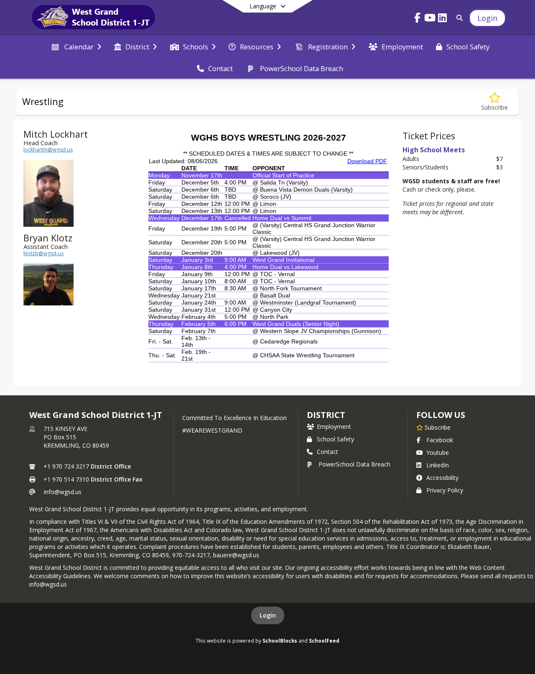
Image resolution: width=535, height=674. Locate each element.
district (326, 414)
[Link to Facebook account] (417, 19)
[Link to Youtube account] (430, 19)
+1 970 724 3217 (66, 466)
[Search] (458, 18)
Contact (327, 452)
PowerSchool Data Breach (354, 464)
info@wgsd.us (63, 492)
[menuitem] (75, 46)
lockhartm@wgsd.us (48, 149)
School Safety (335, 439)
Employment (334, 427)
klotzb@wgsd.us (43, 253)
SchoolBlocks (279, 640)
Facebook (439, 440)
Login (268, 615)
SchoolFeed (324, 640)
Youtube (437, 452)
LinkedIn (437, 465)
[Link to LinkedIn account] (442, 19)
